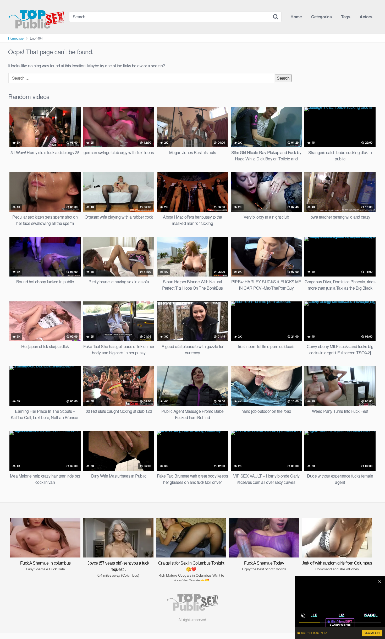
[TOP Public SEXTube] (36, 16)
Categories (321, 17)
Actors (366, 17)
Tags (345, 17)
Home (296, 17)
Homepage (15, 38)
